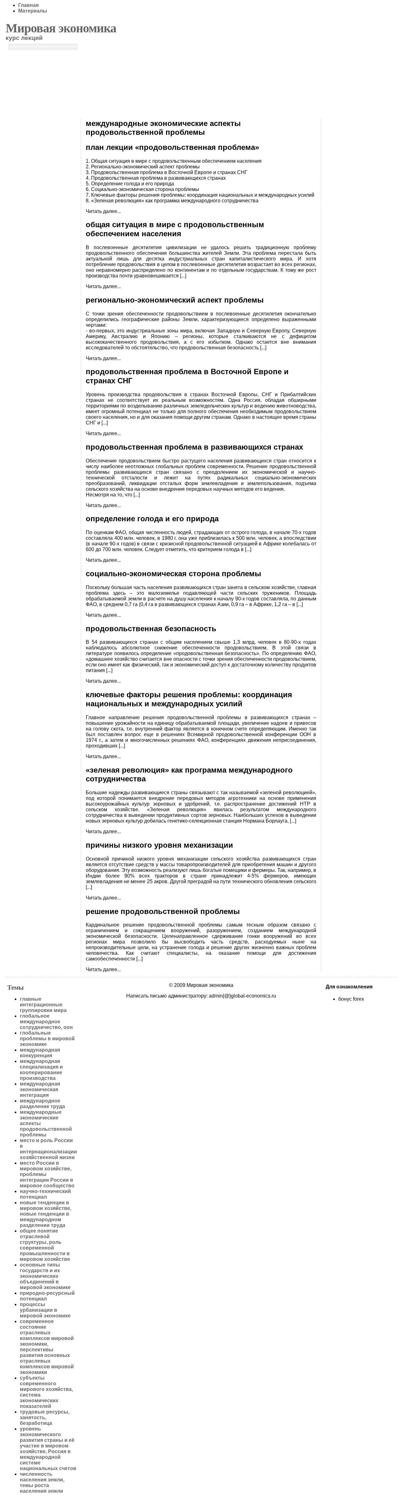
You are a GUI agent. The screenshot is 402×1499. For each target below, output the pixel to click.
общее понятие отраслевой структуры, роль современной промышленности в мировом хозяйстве (45, 1245)
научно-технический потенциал (45, 1194)
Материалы (32, 11)
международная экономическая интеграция (40, 1089)
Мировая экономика (61, 28)
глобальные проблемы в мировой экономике (47, 1038)
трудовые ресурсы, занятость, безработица (44, 1417)
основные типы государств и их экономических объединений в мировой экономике (45, 1276)
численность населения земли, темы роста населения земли (42, 1482)
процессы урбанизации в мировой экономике (45, 1310)
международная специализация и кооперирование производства (41, 1070)
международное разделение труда (42, 1103)
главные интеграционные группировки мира (43, 1004)
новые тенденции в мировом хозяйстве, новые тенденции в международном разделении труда (45, 1214)
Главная (28, 5)
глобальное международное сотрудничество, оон (46, 1021)
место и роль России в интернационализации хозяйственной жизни (48, 1149)
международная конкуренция (40, 1052)
